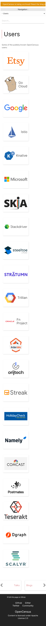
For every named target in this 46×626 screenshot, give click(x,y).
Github (18, 603)
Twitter (16, 605)
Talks (17, 585)
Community (27, 605)
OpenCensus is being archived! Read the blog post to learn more (24, 4)
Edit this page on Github (17, 597)
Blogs (29, 585)
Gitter (28, 603)
